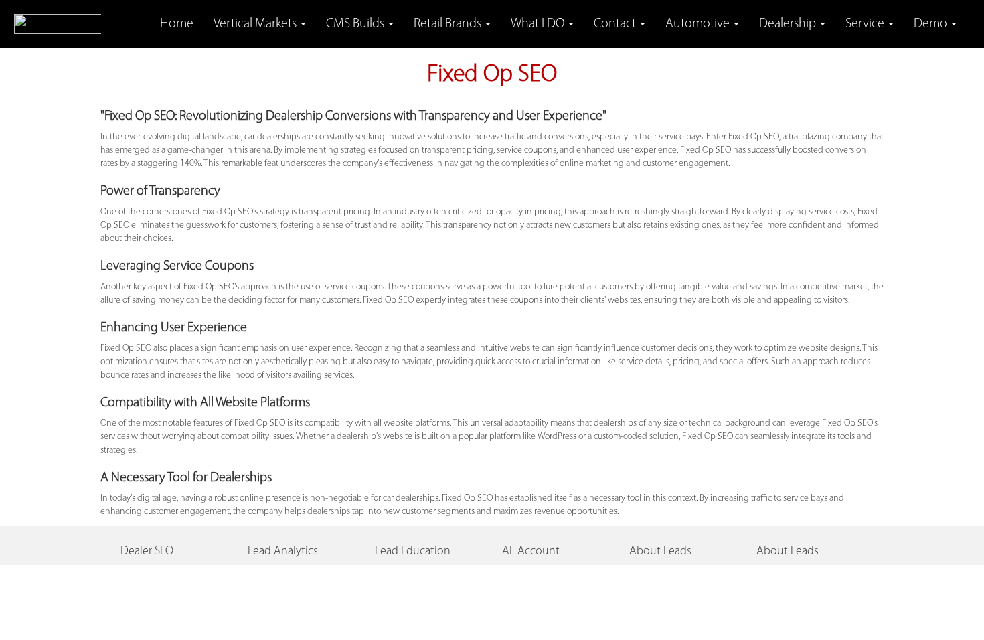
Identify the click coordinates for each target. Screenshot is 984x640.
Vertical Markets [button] (256, 24)
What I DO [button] (539, 24)
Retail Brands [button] (449, 24)
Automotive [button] (698, 24)
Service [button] (866, 24)
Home (176, 24)
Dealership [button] (789, 24)
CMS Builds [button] (356, 24)
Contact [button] (616, 24)
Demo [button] (932, 24)
